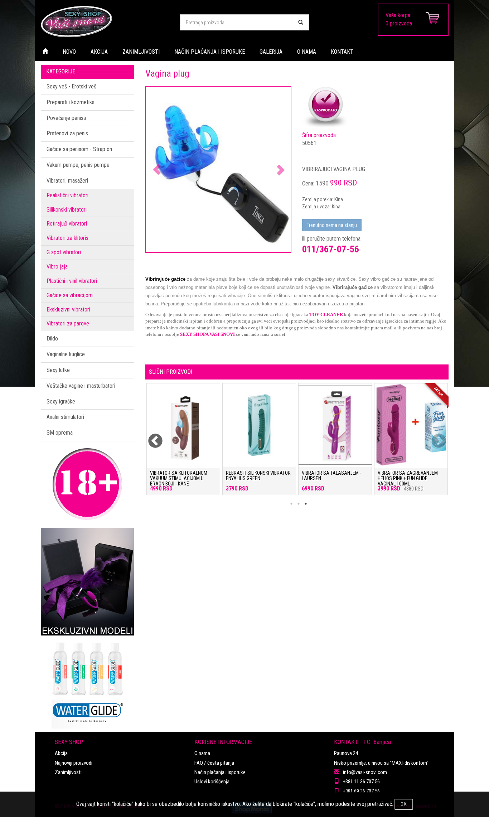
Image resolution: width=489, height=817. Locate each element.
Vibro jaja (57, 266)
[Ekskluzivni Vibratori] (87, 581)
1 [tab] (291, 503)
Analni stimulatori (65, 417)
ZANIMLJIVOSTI (141, 51)
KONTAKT (342, 51)
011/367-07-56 (330, 249)
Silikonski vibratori (67, 209)
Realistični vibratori (67, 195)
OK (404, 804)
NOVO (69, 51)
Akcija (61, 753)
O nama (202, 753)
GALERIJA (271, 51)
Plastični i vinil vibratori (72, 280)
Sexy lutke (58, 370)
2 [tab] (298, 503)
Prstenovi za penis (67, 133)
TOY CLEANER (326, 314)
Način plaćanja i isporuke (220, 772)
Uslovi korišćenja (211, 781)
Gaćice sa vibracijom (70, 295)
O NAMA (306, 51)
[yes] (300, 22)
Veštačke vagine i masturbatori (81, 385)
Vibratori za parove (68, 323)
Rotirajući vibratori (67, 223)
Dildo (52, 338)
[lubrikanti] (87, 682)
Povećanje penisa (66, 118)
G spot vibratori (64, 252)
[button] (157, 169)
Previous (150, 436)
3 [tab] (305, 503)
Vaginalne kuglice (66, 354)
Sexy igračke (61, 401)
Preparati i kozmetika (71, 102)
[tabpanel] (183, 442)
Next (434, 436)
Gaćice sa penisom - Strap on (79, 149)
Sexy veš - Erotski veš (71, 86)
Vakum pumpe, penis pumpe (78, 164)
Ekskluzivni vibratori (68, 309)
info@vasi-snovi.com (365, 772)
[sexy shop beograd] (104, 21)
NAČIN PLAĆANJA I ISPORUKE (209, 51)
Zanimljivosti (68, 772)
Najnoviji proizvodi (73, 763)
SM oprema (60, 432)
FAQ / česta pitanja (214, 763)
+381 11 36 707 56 (361, 781)
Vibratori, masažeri (67, 180)
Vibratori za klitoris (67, 238)
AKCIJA (99, 51)
